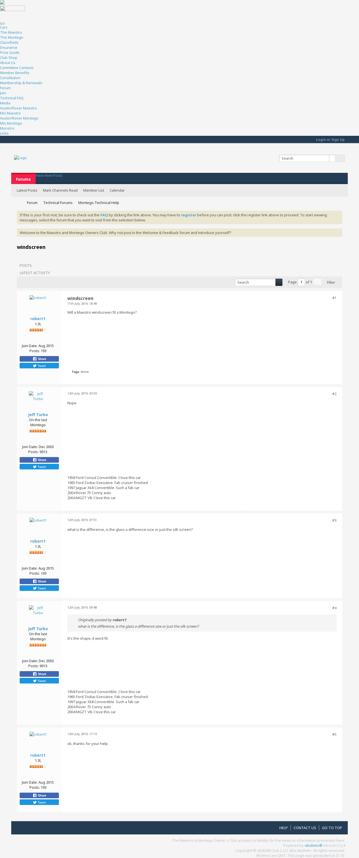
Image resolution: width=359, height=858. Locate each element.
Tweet (41, 365)
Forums (23, 179)
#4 (334, 607)
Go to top (332, 827)
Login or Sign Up (330, 139)
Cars (4, 27)
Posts (26, 265)
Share (41, 359)
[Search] (340, 158)
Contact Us (305, 827)
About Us (7, 62)
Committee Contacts (17, 67)
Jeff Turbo (38, 414)
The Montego (11, 37)
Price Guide (10, 52)
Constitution (10, 77)
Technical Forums (58, 202)
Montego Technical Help (98, 202)
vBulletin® (314, 845)
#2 (334, 393)
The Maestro (11, 32)
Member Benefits (14, 72)
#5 (334, 734)
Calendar (117, 190)
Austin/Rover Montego (19, 118)
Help (283, 827)
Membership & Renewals (21, 82)
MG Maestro (10, 113)
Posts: (34, 350)
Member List (93, 190)
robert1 (37, 318)
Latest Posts (27, 190)
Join (3, 92)
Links (4, 133)
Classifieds (9, 42)
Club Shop (8, 57)
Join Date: (30, 345)
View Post (130, 619)
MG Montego (11, 123)
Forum (5, 87)
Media (5, 102)
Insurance (8, 47)
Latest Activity (35, 272)
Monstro (7, 128)
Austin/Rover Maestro (18, 108)
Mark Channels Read (60, 190)
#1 (334, 297)
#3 (334, 520)
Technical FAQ (12, 97)
